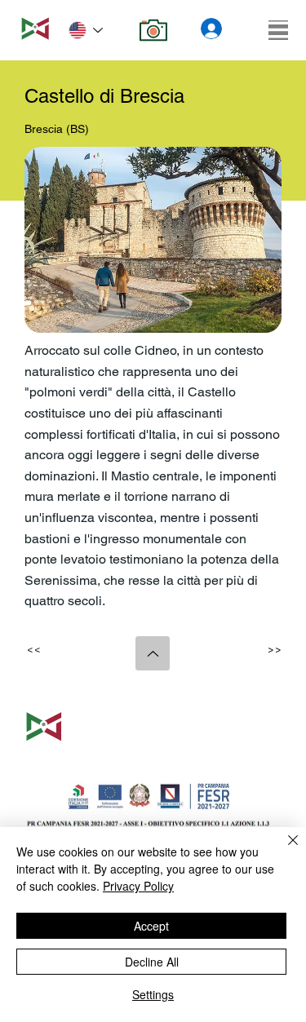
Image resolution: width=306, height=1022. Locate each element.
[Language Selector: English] (85, 30)
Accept (151, 926)
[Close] (283, 849)
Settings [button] (153, 994)
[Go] (152, 653)
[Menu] (278, 30)
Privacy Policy (138, 886)
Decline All (152, 961)
